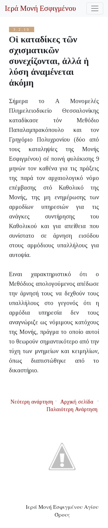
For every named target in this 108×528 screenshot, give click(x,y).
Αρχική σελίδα (76, 402)
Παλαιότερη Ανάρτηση (72, 409)
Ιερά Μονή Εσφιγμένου (40, 8)
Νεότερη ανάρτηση (31, 402)
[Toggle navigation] (94, 8)
